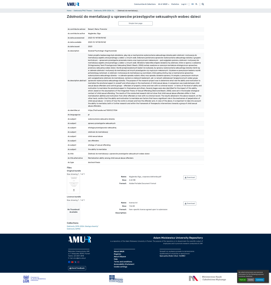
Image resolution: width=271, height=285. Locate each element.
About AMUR (119, 251)
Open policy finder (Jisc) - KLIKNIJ (172, 256)
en (192, 4)
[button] (73, 4)
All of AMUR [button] (162, 4)
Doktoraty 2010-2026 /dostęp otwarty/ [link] (104, 11)
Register (117, 254)
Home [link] (69, 11)
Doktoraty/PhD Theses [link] (83, 11)
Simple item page (135, 23)
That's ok (242, 280)
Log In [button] (184, 4)
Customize (259, 280)
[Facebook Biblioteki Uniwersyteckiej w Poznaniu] (69, 262)
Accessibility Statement (124, 264)
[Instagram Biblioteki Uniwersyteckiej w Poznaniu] (78, 262)
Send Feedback (78, 268)
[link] (189, 177)
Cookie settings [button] (120, 267)
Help (116, 259)
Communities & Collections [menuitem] (145, 4)
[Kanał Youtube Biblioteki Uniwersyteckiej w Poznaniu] (72, 262)
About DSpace (120, 257)
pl (196, 4)
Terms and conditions (123, 262)
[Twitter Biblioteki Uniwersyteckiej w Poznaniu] (75, 262)
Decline (250, 280)
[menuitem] (163, 4)
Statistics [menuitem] (175, 4)
